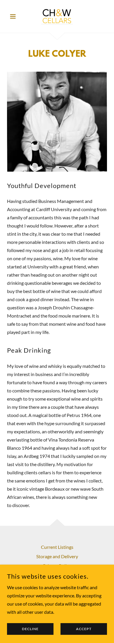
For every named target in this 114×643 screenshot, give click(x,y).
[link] (57, 16)
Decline (30, 629)
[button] (14, 16)
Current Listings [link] (57, 547)
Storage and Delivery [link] (57, 556)
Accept (83, 629)
